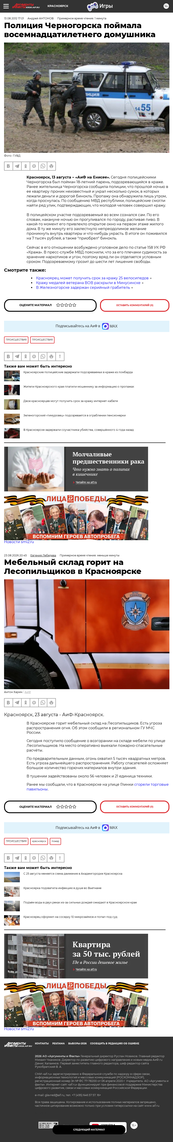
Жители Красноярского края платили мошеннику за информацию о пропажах (78, 386)
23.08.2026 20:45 (15, 555)
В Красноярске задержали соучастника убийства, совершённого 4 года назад (78, 429)
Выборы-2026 (77, 1043)
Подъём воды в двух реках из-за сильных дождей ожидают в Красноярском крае (80, 902)
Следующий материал (89, 1129)
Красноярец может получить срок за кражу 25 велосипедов (92, 278)
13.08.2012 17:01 (14, 18)
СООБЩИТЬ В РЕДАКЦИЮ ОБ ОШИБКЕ (114, 1043)
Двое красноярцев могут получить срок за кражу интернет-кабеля (70, 401)
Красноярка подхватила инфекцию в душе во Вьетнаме (62, 888)
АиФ (28, 692)
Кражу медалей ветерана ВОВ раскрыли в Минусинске (88, 283)
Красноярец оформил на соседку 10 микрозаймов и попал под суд (70, 917)
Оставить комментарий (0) (134, 305)
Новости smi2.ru (19, 542)
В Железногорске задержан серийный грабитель (83, 287)
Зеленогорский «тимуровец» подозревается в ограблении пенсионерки (74, 415)
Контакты (42, 1043)
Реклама (58, 1043)
